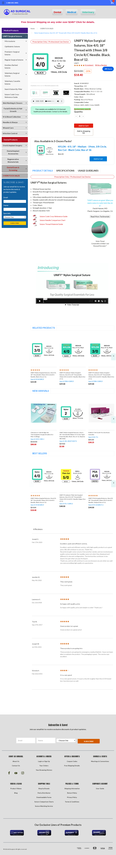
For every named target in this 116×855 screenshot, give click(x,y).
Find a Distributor (44, 793)
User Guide (100, 788)
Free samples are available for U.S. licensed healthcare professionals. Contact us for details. (51, 110)
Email (6, 197)
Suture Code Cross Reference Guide (53, 216)
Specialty (7, 213)
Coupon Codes (72, 761)
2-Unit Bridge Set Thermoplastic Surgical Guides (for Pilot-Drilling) (42, 434)
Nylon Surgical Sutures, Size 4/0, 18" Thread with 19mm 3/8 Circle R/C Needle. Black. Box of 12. (43, 500)
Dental (57, 12)
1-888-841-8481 (12, 3)
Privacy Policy (72, 797)
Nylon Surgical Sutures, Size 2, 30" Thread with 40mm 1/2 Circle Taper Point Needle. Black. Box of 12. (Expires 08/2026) (72, 435)
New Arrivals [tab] (40, 390)
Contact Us (16, 766)
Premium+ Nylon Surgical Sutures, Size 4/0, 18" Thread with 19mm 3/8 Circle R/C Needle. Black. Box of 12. (72, 376)
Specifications (65, 170)
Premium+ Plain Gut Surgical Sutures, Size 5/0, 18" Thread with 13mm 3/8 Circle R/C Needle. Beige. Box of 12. (72, 498)
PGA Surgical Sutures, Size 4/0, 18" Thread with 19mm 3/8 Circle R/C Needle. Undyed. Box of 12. (100, 500)
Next (113, 356)
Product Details (42, 170)
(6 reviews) (89, 65)
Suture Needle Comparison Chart (52, 220)
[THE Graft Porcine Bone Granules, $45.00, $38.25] (101, 413)
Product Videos (16, 788)
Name (6, 205)
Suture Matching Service (44, 806)
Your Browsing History (44, 770)
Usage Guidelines (88, 170)
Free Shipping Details (72, 766)
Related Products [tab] (43, 327)
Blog (16, 793)
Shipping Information (72, 788)
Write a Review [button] (101, 65)
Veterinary (88, 12)
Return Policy (72, 793)
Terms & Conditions (72, 802)
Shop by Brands (44, 788)
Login (40, 761)
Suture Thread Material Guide (51, 224)
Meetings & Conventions (100, 761)
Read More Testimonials (100, 216)
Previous (31, 356)
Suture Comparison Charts (44, 802)
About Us (16, 761)
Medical (71, 12)
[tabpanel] (43, 358)
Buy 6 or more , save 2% (82, 109)
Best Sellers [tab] (39, 453)
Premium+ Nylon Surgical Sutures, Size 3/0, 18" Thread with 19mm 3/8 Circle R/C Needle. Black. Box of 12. (101, 376)
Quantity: (78, 111)
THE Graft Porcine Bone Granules (99, 433)
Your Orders (44, 766)
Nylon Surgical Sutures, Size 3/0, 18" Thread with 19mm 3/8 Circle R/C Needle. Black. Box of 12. (43, 375)
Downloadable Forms (43, 797)
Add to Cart (98, 159)
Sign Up (47, 761)
